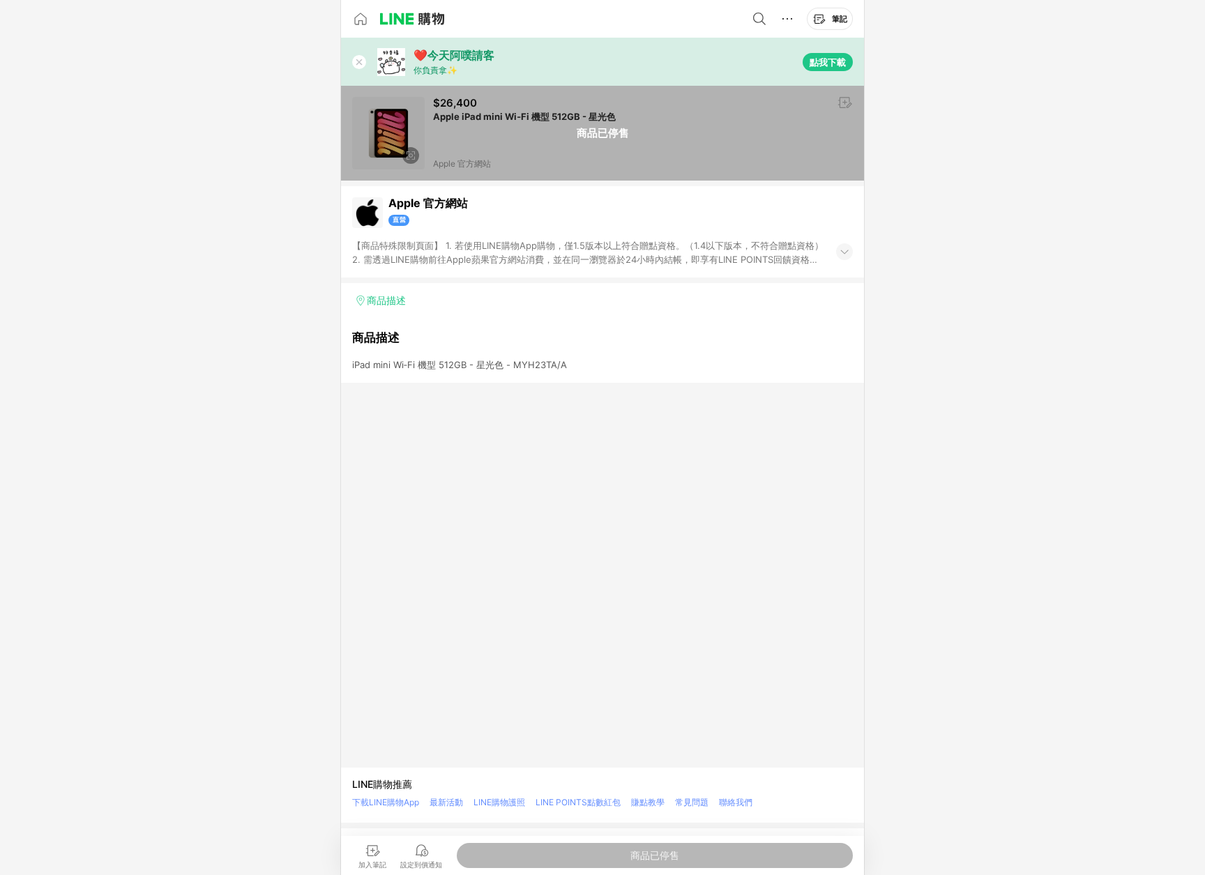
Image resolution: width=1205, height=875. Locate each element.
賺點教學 (648, 802)
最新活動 (446, 802)
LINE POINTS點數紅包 (578, 802)
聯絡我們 (735, 802)
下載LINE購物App (385, 802)
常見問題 (691, 802)
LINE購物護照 (499, 802)
